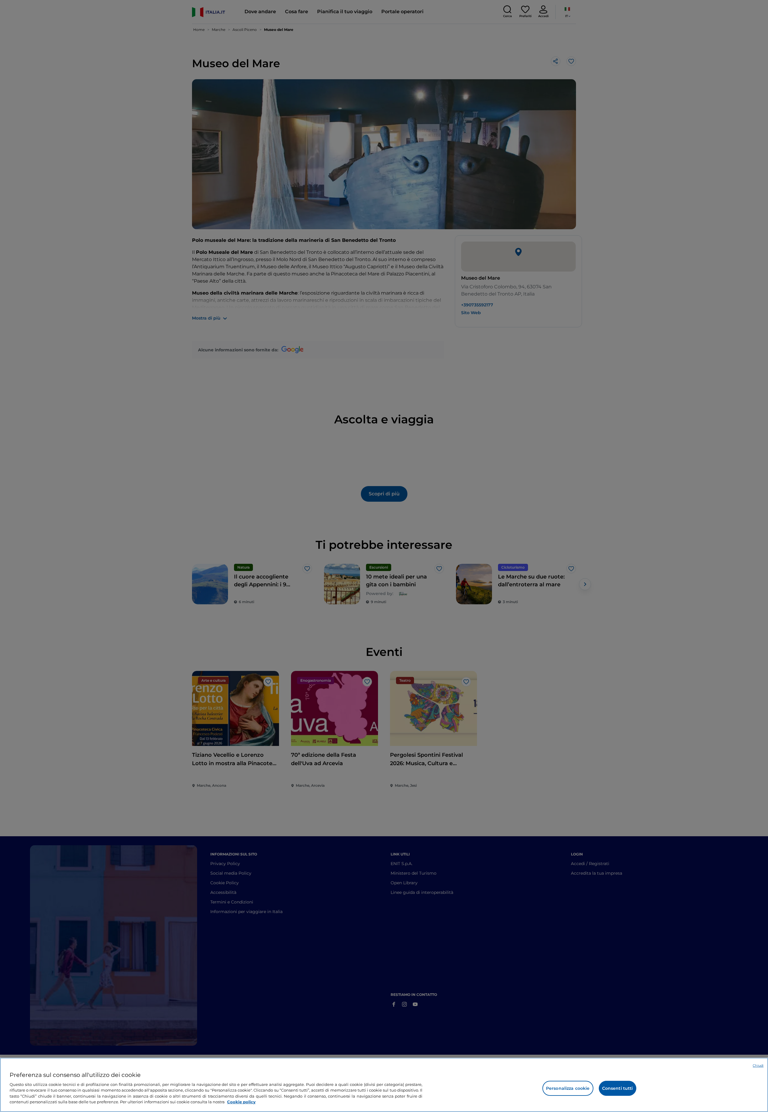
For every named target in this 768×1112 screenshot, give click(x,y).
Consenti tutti (617, 1088)
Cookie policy (241, 1101)
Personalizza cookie (568, 1088)
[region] (384, 1085)
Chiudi (758, 1065)
